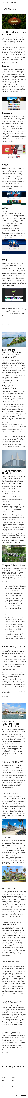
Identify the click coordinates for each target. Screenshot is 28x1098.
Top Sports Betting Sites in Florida (14, 33)
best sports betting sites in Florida (11, 49)
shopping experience (19, 650)
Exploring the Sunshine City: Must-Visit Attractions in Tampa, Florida (12, 353)
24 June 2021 (5, 1052)
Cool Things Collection (9, 2)
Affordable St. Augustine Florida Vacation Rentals (10, 723)
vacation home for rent (18, 753)
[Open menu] (25, 2)
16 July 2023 (5, 696)
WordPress (23, 1095)
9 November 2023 (6, 325)
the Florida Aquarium (11, 524)
